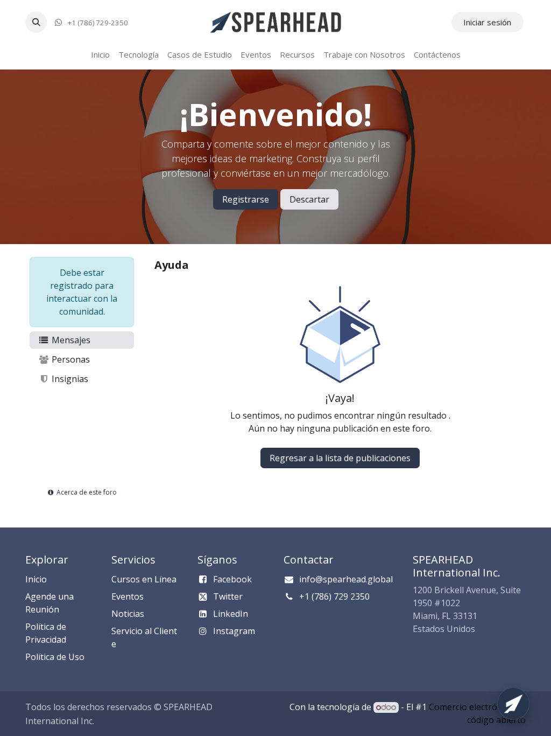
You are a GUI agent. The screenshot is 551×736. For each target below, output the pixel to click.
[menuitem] (100, 54)
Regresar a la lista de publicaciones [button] (340, 458)
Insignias (69, 379)
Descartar (309, 199)
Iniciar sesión (487, 22)
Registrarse (245, 199)
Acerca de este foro (86, 492)
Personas (70, 359)
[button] (36, 22)
